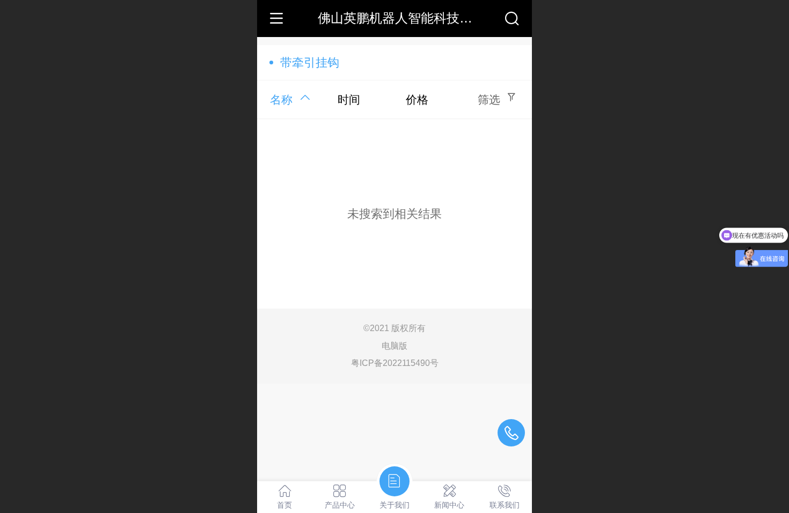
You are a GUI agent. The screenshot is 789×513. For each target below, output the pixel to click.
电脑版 (394, 345)
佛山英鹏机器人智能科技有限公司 (414, 18)
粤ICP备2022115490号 (395, 363)
